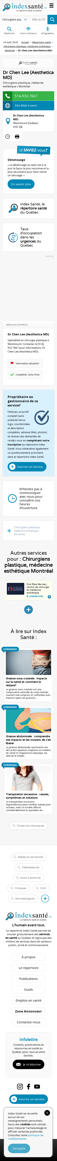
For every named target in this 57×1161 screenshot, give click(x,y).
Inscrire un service (30, 467)
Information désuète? (27, 363)
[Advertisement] (28, 287)
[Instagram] (20, 1086)
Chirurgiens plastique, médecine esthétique (27, 46)
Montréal (10, 50)
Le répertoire (28, 968)
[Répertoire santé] (45, 898)
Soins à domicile (30, 877)
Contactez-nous (28, 1022)
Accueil (25, 42)
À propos (28, 957)
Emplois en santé (28, 1000)
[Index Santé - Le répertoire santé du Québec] (24, 7)
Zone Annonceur (28, 1011)
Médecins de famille (30, 857)
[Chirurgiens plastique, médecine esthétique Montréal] (28, 609)
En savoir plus (21, 184)
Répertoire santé (41, 42)
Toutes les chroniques (30, 825)
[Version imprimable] (17, 136)
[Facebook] (28, 1086)
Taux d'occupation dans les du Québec (31, 237)
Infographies (47, 33)
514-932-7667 (26, 95)
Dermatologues (25, 898)
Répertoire (9, 33)
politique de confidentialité (25, 1137)
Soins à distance (28, 33)
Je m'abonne (32, 1064)
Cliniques (20, 888)
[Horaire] (7, 136)
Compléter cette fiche (28, 374)
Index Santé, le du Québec (33, 208)
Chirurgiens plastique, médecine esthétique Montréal (27, 531)
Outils (28, 989)
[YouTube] (37, 1086)
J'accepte (19, 1148)
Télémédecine (30, 867)
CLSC (43, 888)
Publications (28, 979)
